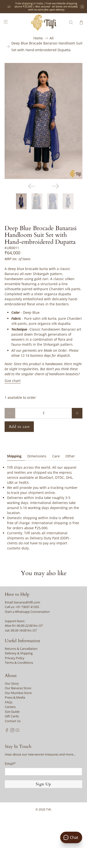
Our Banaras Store (18, 688)
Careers (10, 707)
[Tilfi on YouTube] (17, 731)
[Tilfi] (43, 22)
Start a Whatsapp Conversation (27, 611)
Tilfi (48, 809)
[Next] (55, 186)
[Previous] (31, 186)
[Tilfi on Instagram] (12, 731)
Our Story (12, 683)
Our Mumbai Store (18, 693)
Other (70, 456)
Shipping (14, 456)
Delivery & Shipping (19, 653)
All (52, 38)
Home (38, 38)
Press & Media (15, 697)
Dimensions (36, 456)
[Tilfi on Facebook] (7, 731)
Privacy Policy (14, 658)
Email (10, 763)
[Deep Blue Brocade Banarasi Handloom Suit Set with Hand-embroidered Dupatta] (43, 121)
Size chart (13, 380)
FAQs (8, 702)
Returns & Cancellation (21, 648)
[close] (82, 6)
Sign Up (43, 784)
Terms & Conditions (19, 662)
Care (56, 456)
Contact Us (13, 721)
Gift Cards (12, 716)
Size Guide (12, 711)
